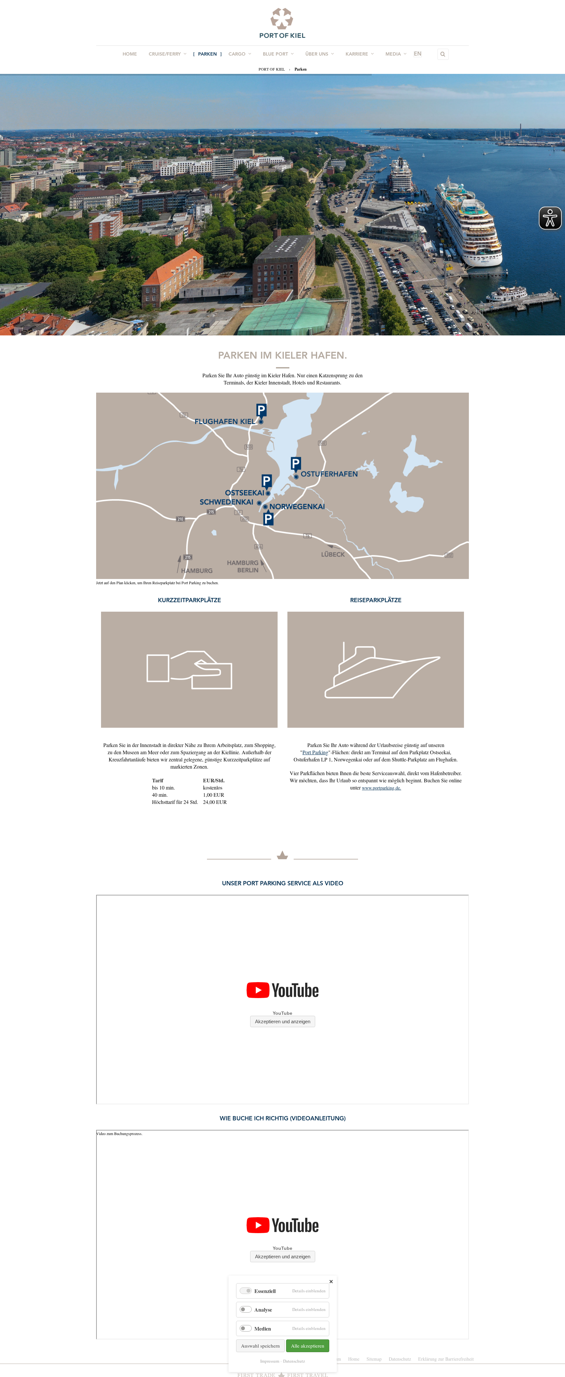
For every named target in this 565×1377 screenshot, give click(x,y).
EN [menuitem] (417, 54)
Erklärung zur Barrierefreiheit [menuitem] (446, 1359)
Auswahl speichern (260, 1345)
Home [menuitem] (130, 54)
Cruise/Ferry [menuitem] (165, 54)
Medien (262, 1328)
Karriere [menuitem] (357, 54)
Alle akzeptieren (307, 1345)
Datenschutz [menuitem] (400, 1359)
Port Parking (315, 752)
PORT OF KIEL (272, 69)
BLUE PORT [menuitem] (275, 54)
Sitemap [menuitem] (374, 1359)
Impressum (269, 1361)
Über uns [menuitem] (316, 54)
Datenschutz (294, 1361)
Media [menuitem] (393, 54)
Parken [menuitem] (207, 54)
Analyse (263, 1309)
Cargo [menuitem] (237, 54)
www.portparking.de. (381, 788)
